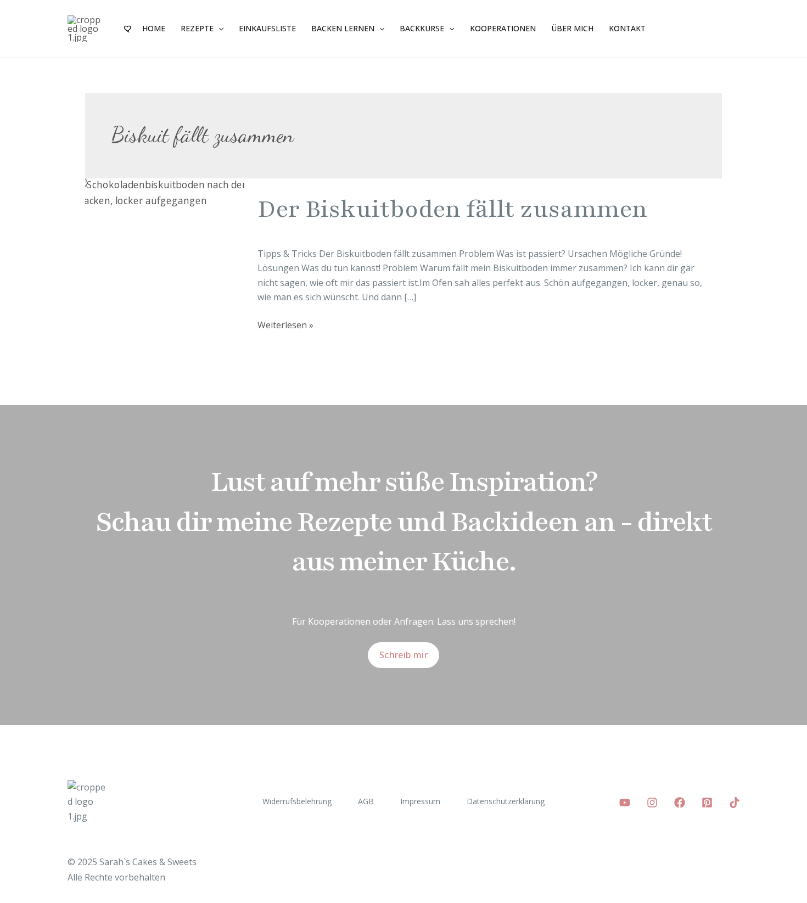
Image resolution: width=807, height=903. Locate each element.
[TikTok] (734, 802)
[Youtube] (624, 802)
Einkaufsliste (267, 28)
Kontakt (627, 28)
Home (153, 28)
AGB (366, 801)
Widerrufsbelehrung (297, 801)
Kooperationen (503, 28)
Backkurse (422, 28)
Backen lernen (342, 28)
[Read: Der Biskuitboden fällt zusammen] (164, 192)
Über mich (572, 28)
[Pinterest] (707, 802)
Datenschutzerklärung (506, 801)
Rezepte (197, 28)
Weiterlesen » (285, 324)
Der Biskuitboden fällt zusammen (452, 209)
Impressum (420, 801)
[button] (218, 28)
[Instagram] (652, 802)
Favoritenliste (128, 29)
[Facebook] (679, 802)
